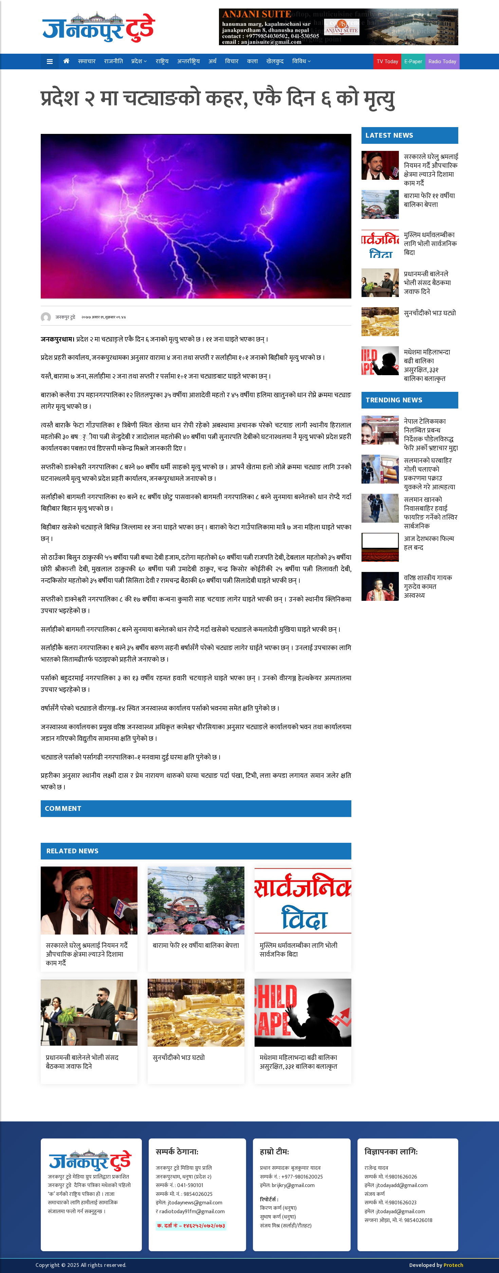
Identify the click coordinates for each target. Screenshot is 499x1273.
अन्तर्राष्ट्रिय (188, 61)
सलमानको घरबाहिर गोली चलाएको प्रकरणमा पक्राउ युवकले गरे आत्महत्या (429, 474)
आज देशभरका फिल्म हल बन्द (429, 543)
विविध (299, 61)
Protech (453, 1265)
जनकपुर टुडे (65, 317)
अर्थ (212, 61)
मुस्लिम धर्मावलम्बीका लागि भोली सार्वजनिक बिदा (298, 950)
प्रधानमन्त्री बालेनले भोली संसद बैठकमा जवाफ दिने (82, 1062)
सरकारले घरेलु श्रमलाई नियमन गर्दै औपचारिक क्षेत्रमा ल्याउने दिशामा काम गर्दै (87, 954)
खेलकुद (275, 61)
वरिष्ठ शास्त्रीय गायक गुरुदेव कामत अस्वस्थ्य (428, 586)
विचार (232, 61)
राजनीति (113, 61)
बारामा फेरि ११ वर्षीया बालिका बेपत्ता (196, 946)
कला (252, 61)
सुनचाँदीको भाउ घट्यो (179, 1058)
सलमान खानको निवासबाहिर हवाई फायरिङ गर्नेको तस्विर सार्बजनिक (431, 513)
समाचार (87, 61)
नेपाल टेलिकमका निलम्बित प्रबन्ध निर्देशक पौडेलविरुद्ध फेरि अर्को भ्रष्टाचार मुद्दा (431, 435)
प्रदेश (136, 61)
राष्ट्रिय (162, 61)
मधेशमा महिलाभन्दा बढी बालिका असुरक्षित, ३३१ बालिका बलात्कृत (298, 1062)
